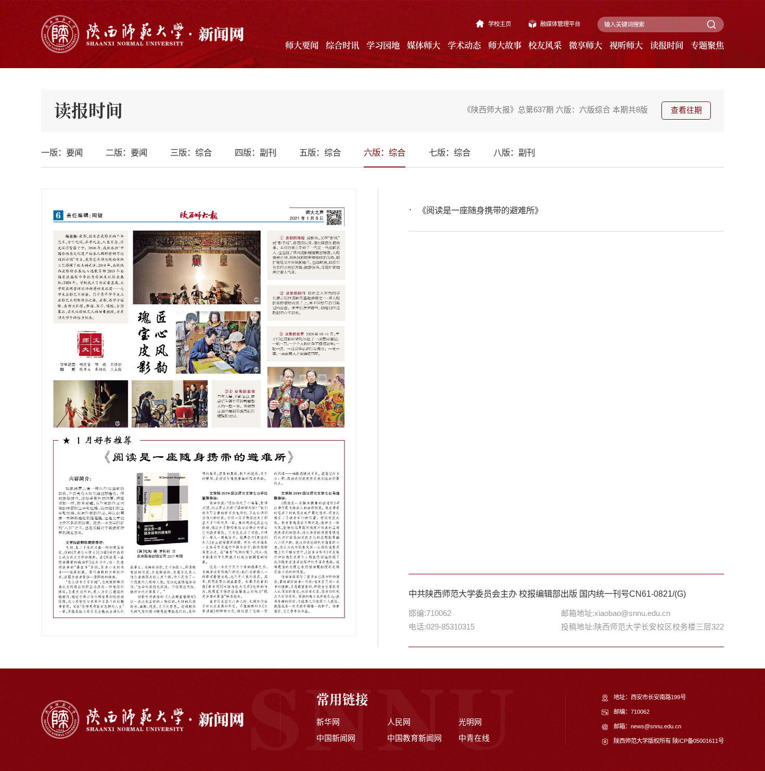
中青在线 (474, 738)
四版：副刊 (255, 152)
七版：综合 (449, 152)
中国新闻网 (335, 738)
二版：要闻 (126, 152)
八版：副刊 (514, 152)
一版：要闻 (62, 152)
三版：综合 (191, 152)
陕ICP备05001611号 (698, 741)
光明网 (470, 722)
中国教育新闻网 (414, 738)
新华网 (328, 722)
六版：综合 (384, 152)
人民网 (399, 722)
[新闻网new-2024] (142, 33)
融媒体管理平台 (560, 24)
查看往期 (686, 110)
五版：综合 (320, 152)
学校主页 (499, 24)
